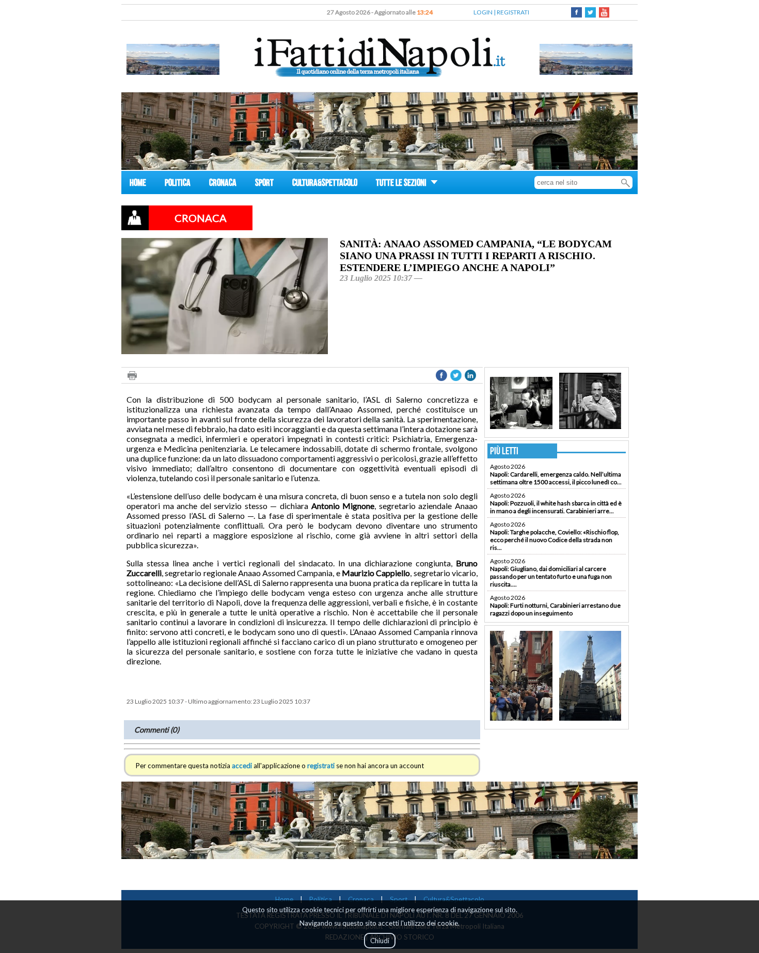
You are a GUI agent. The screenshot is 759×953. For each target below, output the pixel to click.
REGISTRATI (513, 12)
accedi (242, 765)
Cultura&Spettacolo (453, 899)
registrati (321, 765)
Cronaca (361, 899)
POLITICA (178, 184)
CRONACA (222, 184)
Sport (398, 899)
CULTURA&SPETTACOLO (324, 184)
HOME (138, 184)
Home (284, 899)
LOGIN (483, 12)
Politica (320, 899)
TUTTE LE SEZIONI (402, 184)
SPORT (264, 184)
